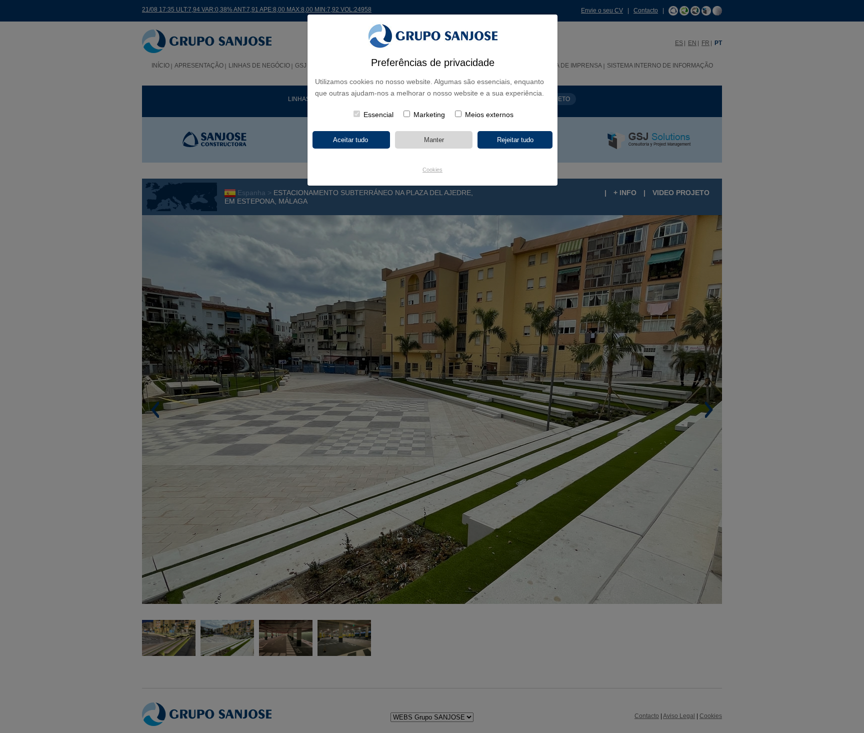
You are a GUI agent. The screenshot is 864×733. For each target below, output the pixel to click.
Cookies (432, 170)
